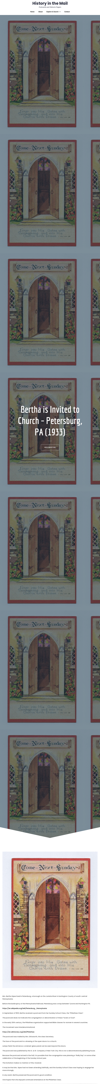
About (40, 12)
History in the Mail (50, 3)
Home (32, 12)
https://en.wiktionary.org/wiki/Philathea (18, 1032)
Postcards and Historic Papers (50, 7)
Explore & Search (52, 12)
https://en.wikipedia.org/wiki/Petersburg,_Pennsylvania (24, 1008)
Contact (67, 12)
